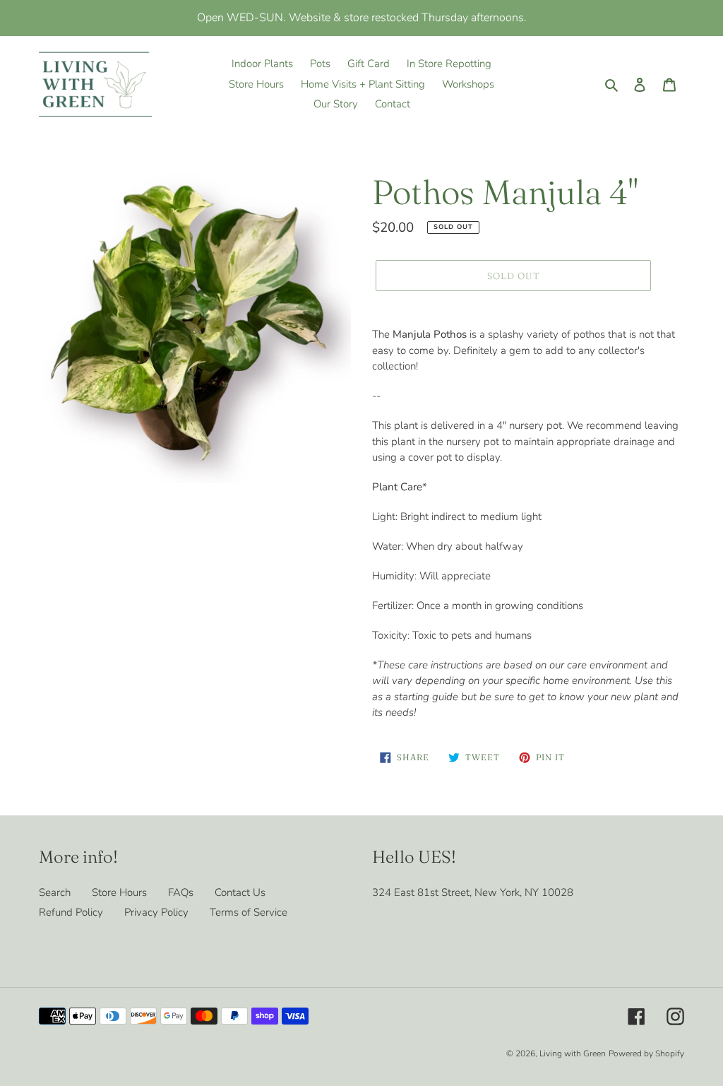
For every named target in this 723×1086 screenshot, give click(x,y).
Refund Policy (71, 912)
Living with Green (572, 1053)
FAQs (180, 892)
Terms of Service (248, 912)
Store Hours (119, 892)
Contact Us (240, 892)
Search (55, 892)
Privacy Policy (156, 912)
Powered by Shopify (646, 1053)
